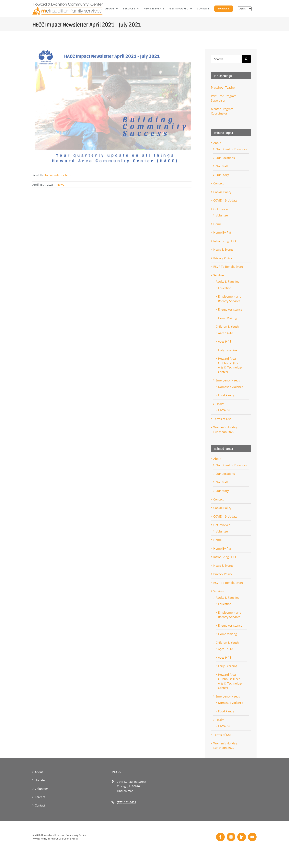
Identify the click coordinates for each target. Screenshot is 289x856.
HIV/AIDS (224, 410)
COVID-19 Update (225, 200)
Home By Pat (222, 232)
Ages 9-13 (224, 341)
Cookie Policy (222, 192)
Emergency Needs (228, 380)
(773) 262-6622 (126, 802)
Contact (218, 183)
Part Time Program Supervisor (224, 98)
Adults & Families (227, 281)
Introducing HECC (225, 241)
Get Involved (221, 209)
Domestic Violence (230, 387)
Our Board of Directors (231, 149)
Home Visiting (227, 318)
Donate (40, 780)
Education (224, 288)
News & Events (223, 249)
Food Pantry (226, 395)
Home (217, 224)
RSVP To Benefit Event (228, 267)
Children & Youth (227, 326)
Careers (40, 797)
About (217, 143)
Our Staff (222, 166)
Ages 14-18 (225, 333)
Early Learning (227, 350)
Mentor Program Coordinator (222, 111)
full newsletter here (57, 175)
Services (218, 275)
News (60, 184)
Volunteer (222, 215)
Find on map (125, 791)
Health (220, 404)
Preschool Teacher (223, 87)
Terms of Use (222, 419)
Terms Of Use (55, 838)
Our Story (222, 175)
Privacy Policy (222, 258)
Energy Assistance (230, 309)
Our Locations (225, 158)
